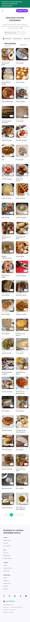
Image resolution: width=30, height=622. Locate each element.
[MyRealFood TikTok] (20, 596)
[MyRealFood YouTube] (26, 596)
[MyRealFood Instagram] (9, 596)
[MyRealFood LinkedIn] (15, 596)
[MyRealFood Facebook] (4, 596)
